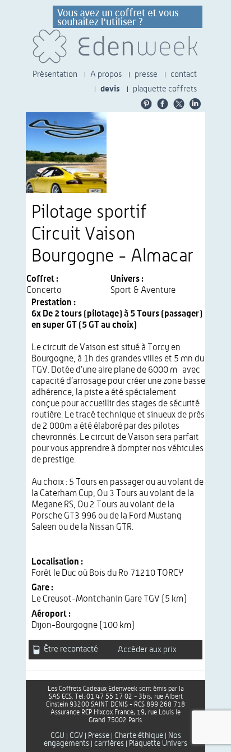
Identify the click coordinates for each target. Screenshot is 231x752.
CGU (57, 736)
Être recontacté (70, 649)
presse (146, 74)
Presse (98, 736)
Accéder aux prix (147, 649)
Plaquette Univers (158, 744)
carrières (109, 744)
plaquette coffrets (165, 89)
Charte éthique (138, 736)
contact (183, 74)
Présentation (55, 74)
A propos (106, 74)
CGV (76, 736)
